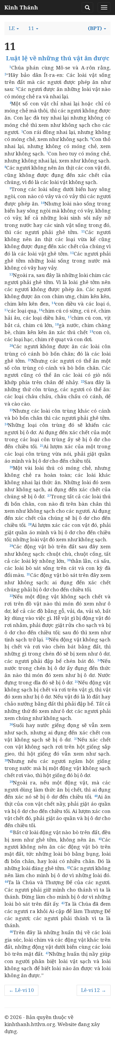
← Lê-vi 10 (21, 990)
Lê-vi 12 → (93, 990)
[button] (13, 28)
